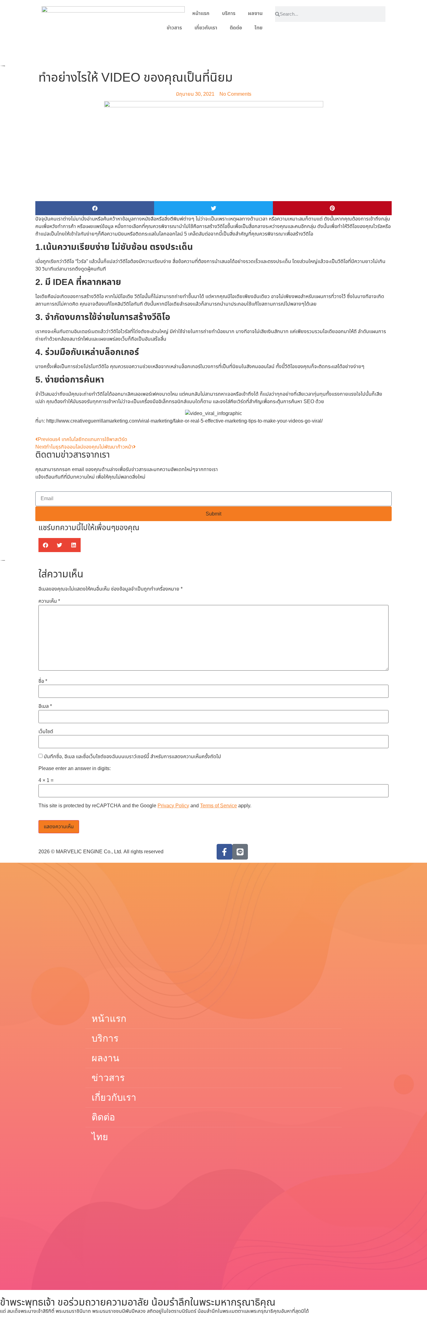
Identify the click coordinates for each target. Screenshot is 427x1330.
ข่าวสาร (174, 28)
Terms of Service (218, 806)
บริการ (228, 13)
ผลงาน (255, 13)
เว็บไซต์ (45, 731)
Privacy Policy (173, 806)
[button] (94, 208)
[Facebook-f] (224, 852)
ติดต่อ (236, 28)
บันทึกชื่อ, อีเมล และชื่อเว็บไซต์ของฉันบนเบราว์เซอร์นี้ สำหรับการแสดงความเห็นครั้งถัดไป (132, 756)
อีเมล (45, 706)
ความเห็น (49, 601)
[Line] (240, 852)
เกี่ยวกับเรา (205, 28)
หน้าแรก (200, 13)
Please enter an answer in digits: (74, 768)
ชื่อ (42, 681)
